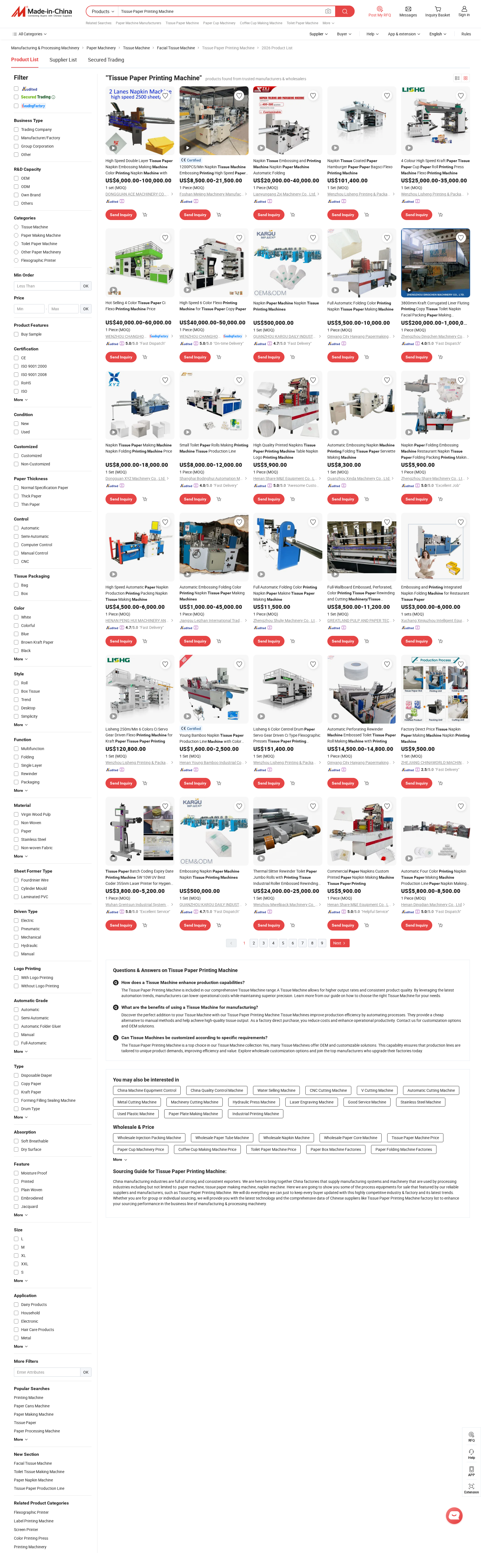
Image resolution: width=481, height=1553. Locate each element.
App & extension (402, 33)
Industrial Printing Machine (255, 1113)
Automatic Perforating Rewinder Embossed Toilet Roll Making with (361, 735)
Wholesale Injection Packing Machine (149, 1137)
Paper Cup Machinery (219, 23)
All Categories (30, 33)
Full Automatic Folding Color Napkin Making (360, 306)
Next (337, 943)
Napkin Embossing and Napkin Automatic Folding (287, 166)
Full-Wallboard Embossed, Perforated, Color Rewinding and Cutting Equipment (361, 593)
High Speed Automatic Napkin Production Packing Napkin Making (136, 593)
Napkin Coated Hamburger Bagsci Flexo (359, 166)
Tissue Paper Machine (182, 23)
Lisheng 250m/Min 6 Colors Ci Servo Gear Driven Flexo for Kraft (139, 735)
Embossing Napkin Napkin (209, 874)
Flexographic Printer (31, 1512)
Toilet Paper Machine (302, 23)
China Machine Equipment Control (146, 1090)
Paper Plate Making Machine (193, 1113)
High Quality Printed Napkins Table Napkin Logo (285, 451)
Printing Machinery (30, 1546)
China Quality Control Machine (217, 1090)
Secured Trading (106, 59)
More (117, 1159)
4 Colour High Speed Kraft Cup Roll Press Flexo (435, 166)
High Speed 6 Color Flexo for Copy (213, 305)
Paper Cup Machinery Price (140, 1149)
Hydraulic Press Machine (254, 1102)
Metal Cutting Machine (136, 1102)
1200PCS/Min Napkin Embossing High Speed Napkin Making (213, 170)
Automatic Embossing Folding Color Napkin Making (212, 592)
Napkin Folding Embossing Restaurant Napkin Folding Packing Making (435, 451)
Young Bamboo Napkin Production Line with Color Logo (212, 738)
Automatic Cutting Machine (431, 1090)
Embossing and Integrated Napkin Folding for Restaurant (435, 593)
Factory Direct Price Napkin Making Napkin (435, 735)
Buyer (342, 33)
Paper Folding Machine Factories (404, 1149)
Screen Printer (26, 1529)
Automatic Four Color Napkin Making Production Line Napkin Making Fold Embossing (434, 877)
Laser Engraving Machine (311, 1102)
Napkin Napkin (286, 305)
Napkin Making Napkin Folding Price (138, 448)
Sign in (464, 14)
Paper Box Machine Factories (336, 1149)
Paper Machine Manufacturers (138, 23)
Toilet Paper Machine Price (273, 1149)
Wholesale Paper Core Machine (350, 1137)
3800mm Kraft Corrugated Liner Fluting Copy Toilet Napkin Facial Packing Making (435, 309)
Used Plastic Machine (135, 1113)
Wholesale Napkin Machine (286, 1137)
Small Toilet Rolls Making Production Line (214, 448)
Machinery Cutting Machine (194, 1102)
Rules (466, 33)
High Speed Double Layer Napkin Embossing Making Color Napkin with (139, 166)
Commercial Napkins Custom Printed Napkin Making (360, 877)
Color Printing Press (31, 1538)
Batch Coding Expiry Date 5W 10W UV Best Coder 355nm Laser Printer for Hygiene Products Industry (139, 877)
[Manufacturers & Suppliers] (41, 11)
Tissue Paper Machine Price (415, 1137)
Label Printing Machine (33, 1520)
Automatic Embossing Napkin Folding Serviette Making (361, 451)
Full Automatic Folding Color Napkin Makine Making (285, 593)
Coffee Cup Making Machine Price (207, 1149)
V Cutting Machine (377, 1090)
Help (370, 33)
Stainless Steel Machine (421, 1102)
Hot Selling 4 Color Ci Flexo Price (135, 305)
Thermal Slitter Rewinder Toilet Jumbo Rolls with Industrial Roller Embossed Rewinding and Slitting (285, 877)
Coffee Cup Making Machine (261, 23)
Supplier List (63, 59)
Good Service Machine (367, 1102)
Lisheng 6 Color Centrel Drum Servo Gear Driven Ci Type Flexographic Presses (286, 735)
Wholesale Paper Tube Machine (222, 1137)
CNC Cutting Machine (328, 1090)
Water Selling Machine (276, 1090)
